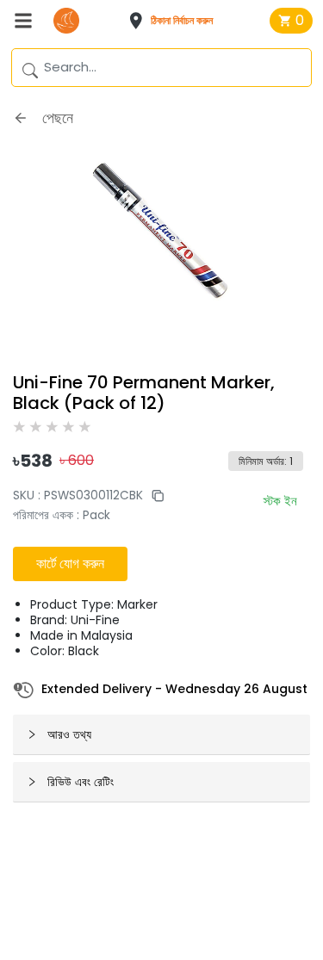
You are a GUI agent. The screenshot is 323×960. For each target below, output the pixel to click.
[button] (176, 20)
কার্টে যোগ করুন (70, 563)
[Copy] (153, 495)
